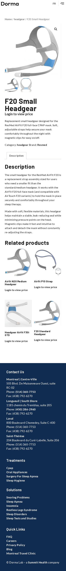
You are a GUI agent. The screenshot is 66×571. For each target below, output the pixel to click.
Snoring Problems (17, 497)
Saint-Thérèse (15, 436)
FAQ (9, 536)
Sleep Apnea (14, 501)
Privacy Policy (15, 545)
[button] (62, 3)
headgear (19, 19)
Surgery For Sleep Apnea (22, 476)
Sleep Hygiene (15, 480)
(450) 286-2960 (26, 409)
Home (8, 19)
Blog (9, 549)
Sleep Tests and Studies (21, 518)
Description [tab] (16, 155)
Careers (11, 541)
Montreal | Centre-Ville (21, 379)
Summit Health (38, 562)
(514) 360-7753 (26, 391)
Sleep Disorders (16, 514)
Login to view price (19, 114)
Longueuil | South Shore (21, 401)
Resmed (42, 144)
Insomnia (12, 505)
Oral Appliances (16, 472)
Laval (9, 418)
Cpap (9, 468)
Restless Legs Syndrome (21, 510)
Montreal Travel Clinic (21, 553)
